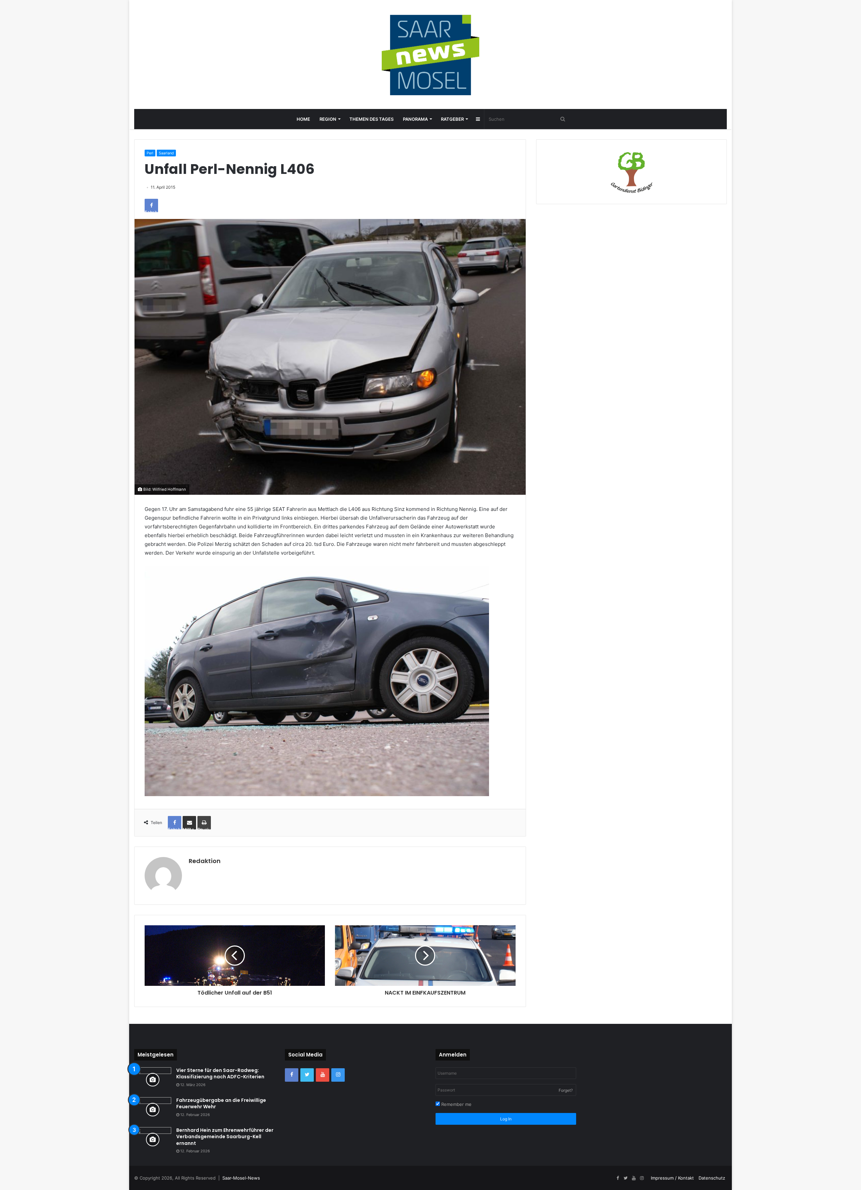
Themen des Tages (371, 119)
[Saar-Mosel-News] (430, 54)
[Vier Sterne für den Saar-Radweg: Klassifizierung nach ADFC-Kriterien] (152, 1079)
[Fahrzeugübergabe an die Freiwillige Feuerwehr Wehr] (152, 1109)
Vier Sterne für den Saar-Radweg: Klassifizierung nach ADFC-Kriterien (220, 1073)
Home (303, 119)
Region (328, 119)
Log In (506, 1118)
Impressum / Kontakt (672, 1178)
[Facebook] (291, 1075)
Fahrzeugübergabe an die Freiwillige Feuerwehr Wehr (221, 1103)
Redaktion (205, 861)
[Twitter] (307, 1075)
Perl (150, 153)
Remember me (456, 1104)
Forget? (566, 1090)
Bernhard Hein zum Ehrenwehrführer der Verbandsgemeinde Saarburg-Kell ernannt (224, 1137)
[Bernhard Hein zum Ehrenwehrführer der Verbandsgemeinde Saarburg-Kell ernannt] (152, 1139)
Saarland (166, 153)
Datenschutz (712, 1178)
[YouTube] (322, 1075)
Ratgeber (452, 119)
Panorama (415, 119)
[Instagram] (338, 1075)
